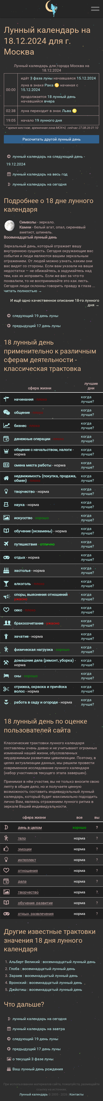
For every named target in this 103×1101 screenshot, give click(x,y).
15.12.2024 (86, 78)
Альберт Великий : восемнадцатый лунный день (52, 961)
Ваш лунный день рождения (37, 1069)
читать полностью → (23, 291)
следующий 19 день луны (35, 315)
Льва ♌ (69, 110)
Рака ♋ (52, 85)
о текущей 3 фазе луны (32, 1059)
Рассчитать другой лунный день (52, 139)
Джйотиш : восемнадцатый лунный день (45, 989)
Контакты (76, 1094)
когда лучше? (87, 399)
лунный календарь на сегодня (39, 184)
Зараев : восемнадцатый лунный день (43, 975)
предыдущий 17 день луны (36, 325)
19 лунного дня (48, 120)
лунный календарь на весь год (40, 174)
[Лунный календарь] (51, 9)
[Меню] (95, 8)
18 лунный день (61, 96)
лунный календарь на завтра (38, 1029)
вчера (49, 101)
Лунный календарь (33, 1094)
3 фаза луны (41, 78)
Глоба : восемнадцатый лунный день (42, 968)
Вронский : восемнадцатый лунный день (45, 982)
